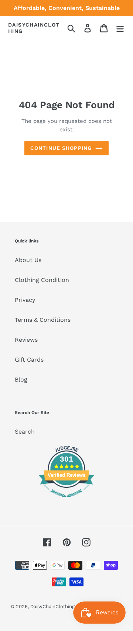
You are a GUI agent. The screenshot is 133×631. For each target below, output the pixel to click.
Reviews (26, 339)
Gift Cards (29, 359)
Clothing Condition (42, 279)
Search (25, 431)
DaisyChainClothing (34, 28)
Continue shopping (61, 148)
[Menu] (120, 28)
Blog (21, 379)
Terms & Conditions (43, 319)
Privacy (25, 299)
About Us (28, 259)
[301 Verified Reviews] (66, 500)
